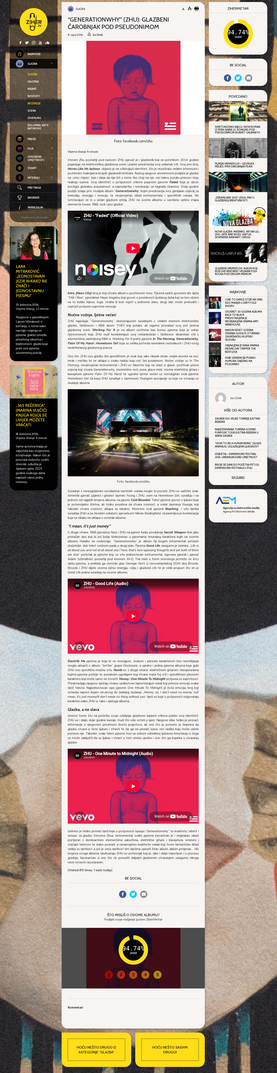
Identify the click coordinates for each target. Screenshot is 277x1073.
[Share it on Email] (143, 897)
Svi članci (238, 477)
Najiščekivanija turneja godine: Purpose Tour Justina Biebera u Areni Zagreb (237, 432)
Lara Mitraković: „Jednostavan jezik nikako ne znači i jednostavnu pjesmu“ (31, 281)
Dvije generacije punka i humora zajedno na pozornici (240, 361)
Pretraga (34, 187)
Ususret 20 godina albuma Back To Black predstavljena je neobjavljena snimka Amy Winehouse (243, 318)
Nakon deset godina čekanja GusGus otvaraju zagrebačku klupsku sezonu (242, 334)
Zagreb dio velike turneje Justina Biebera (237, 420)
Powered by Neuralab (34, 217)
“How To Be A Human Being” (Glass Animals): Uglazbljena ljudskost (238, 445)
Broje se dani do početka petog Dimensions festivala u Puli (237, 466)
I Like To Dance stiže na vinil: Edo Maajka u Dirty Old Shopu (244, 303)
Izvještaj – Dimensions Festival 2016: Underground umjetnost (236, 455)
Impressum (35, 207)
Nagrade (34, 197)
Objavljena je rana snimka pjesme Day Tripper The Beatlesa (242, 348)
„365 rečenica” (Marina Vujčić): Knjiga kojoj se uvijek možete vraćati (31, 415)
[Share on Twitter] (133, 897)
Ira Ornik (236, 398)
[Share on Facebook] (122, 897)
